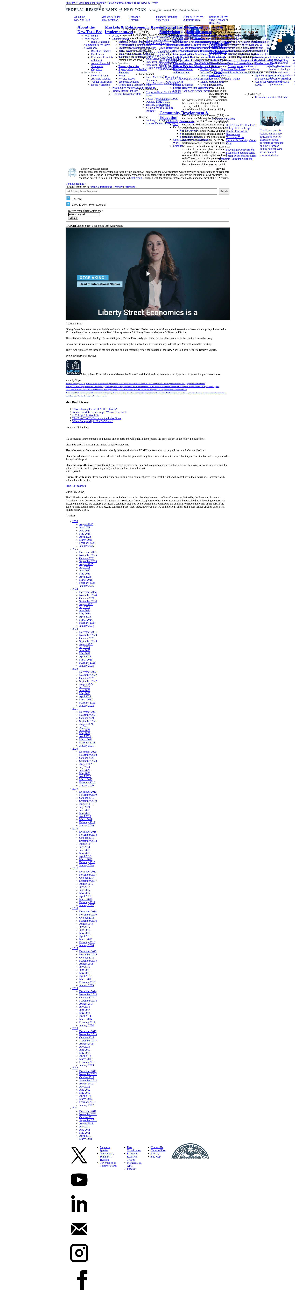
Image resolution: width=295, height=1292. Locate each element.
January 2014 (86, 1025)
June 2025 (84, 570)
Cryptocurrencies (174, 384)
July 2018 (84, 847)
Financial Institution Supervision (166, 18)
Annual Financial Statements (100, 65)
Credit (160, 384)
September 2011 (88, 1120)
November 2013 (88, 1034)
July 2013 (84, 1046)
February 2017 (87, 902)
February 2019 (87, 822)
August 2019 (86, 804)
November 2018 (88, 834)
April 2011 (85, 1135)
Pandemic (152, 393)
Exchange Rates (104, 387)
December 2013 (87, 1031)
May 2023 (84, 653)
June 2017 (84, 890)
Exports (123, 387)
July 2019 (84, 807)
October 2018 (86, 837)
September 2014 (88, 1000)
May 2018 (84, 853)
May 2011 (84, 1132)
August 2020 (86, 764)
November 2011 (88, 1114)
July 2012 (84, 1086)
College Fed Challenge (238, 128)
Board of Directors (101, 50)
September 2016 (88, 920)
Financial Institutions (100, 186)
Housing (106, 390)
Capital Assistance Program (215, 75)
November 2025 (88, 555)
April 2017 (85, 896)
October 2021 (86, 717)
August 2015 (86, 963)
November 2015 (88, 954)
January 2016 (86, 945)
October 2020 (86, 757)
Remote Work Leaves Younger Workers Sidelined (99, 412)
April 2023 (85, 656)
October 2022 (86, 678)
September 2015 (88, 960)
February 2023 (87, 662)
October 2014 (86, 997)
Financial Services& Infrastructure (193, 18)
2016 (75, 908)
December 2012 (87, 1071)
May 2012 (84, 1092)
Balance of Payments (94, 384)
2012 (75, 1068)
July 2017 (84, 886)
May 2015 (84, 972)
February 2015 (87, 982)
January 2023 (86, 665)
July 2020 (84, 767)
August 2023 (86, 644)
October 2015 (86, 957)
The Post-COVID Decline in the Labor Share (96, 418)
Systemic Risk (75, 396)
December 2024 (87, 592)
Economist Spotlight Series (240, 152)
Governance (90, 47)
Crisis (165, 384)
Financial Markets (190, 387)
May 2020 (84, 773)
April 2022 (85, 696)
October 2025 (86, 558)
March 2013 (85, 1058)
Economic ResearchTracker (132, 1156)
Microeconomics (97, 393)
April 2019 (85, 816)
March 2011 (85, 1138)
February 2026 (87, 542)
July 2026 (84, 527)
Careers (129, 2)
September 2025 (88, 561)
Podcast (131, 1168)
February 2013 (87, 1062)
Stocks (206, 393)
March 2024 (85, 619)
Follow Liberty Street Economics (88, 204)
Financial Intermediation (173, 387)
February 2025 (87, 582)
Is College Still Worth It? (85, 415)
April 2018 (85, 856)
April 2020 (85, 776)
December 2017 (87, 871)
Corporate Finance (135, 384)
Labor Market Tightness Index (162, 83)
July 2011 (84, 1126)
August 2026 (86, 524)
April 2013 (85, 1055)
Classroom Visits (235, 137)
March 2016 (85, 939)
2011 (75, 1108)
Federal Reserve (132, 387)
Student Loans (214, 393)
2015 (75, 948)
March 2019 (85, 819)
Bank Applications (176, 57)
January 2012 (86, 1105)
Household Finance (95, 390)
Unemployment (99, 396)
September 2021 (88, 721)
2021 (75, 708)
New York (131, 393)
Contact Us (157, 1147)
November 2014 (88, 994)
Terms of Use (158, 1150)
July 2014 (84, 1006)
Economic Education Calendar (235, 158)
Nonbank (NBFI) (141, 393)
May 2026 (84, 533)
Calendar (178, 145)
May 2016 (84, 933)
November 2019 (88, 794)
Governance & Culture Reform (108, 1164)
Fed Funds (143, 387)
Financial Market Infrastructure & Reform (207, 65)
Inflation (125, 390)
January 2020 (86, 785)
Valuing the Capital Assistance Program (219, 49)
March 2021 (85, 739)
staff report (136, 177)
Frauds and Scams (183, 69)
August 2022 (86, 684)
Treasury (118, 186)
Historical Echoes (81, 390)
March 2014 (85, 1019)
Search (224, 191)
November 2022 (88, 674)
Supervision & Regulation (180, 35)
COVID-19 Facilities (150, 384)
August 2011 (86, 1123)
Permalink (129, 186)
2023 (75, 628)
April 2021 (85, 736)
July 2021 (84, 727)
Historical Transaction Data (126, 94)
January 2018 (86, 865)
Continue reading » (76, 183)
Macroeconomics (84, 393)
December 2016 (87, 911)
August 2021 (86, 724)
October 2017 (86, 877)
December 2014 (87, 991)
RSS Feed (76, 198)
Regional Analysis (184, 393)
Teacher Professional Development (237, 133)
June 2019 (84, 810)
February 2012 (87, 1102)
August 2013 (86, 1043)
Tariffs (83, 396)
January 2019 (86, 825)
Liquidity (74, 393)
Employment (84, 387)
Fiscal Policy (202, 387)
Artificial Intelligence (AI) (76, 384)
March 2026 (85, 539)
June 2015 (84, 969)
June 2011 (84, 1129)
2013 (75, 1028)
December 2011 (87, 1111)
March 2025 (85, 579)
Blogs (137, 2)
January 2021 (86, 745)
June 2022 (84, 690)
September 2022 (88, 681)
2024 (75, 588)
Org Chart (96, 69)
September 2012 (88, 1080)
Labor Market (169, 390)
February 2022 (87, 702)
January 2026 (86, 545)
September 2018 (88, 840)
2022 (75, 668)
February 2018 (87, 862)
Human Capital (116, 390)
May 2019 (84, 813)
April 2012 (85, 1095)
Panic (158, 393)
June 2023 (84, 650)
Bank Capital (108, 384)
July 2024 (84, 607)
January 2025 (86, 585)
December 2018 (87, 831)
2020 (75, 748)
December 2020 (87, 751)
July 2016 (84, 926)
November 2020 (88, 754)
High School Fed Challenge (241, 125)
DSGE (194, 384)
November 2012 (88, 1074)
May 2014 (84, 1012)
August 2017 (86, 883)
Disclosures (97, 54)
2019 (75, 788)
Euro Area (94, 387)
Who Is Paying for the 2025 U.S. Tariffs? (94, 409)
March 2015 (85, 979)
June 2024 (84, 610)
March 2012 (85, 1098)
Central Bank (122, 384)
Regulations (179, 41)
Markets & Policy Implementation (110, 18)
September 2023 (88, 641)
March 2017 (85, 899)
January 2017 (86, 905)
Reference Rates (120, 38)
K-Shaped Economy (156, 390)
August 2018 (86, 843)
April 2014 (85, 1015)
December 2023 (87, 631)
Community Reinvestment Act (182, 65)
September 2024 (88, 601)
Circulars (178, 38)
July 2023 (84, 647)
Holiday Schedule (100, 84)
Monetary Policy (111, 393)
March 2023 (85, 659)
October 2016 (86, 917)
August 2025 (86, 564)
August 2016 (86, 923)
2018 (75, 828)
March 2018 (85, 859)
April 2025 (85, 576)
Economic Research (134, 18)
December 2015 (87, 951)
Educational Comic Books (240, 149)
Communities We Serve (97, 44)
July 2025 (84, 567)
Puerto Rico (164, 393)
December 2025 (87, 552)
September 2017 (88, 880)
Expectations (115, 387)
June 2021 (84, 730)
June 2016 (84, 929)
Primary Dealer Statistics (125, 90)
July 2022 (84, 687)
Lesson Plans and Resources (241, 155)
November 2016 (88, 914)
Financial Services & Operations (205, 37)
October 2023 (86, 638)
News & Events (149, 2)
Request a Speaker (105, 1149)
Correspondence (182, 54)
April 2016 (85, 936)
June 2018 (84, 850)
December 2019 (87, 791)
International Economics (138, 390)
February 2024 (87, 622)
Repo (201, 393)
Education (75, 387)
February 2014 (87, 1022)
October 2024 (86, 598)
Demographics (186, 384)
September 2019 (88, 800)
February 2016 (87, 942)
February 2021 (87, 742)
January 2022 (86, 705)
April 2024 (85, 616)
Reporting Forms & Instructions (176, 46)
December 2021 (87, 711)
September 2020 (88, 760)
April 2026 (85, 536)
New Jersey (122, 393)
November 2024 (88, 595)
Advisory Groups (100, 78)
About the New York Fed (82, 18)
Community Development (180, 121)
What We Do (91, 35)
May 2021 (84, 733)
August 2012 (86, 1083)
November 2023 (88, 635)
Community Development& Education (163, 102)
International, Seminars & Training (107, 1156)
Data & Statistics (115, 2)
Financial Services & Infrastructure (205, 29)
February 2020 (87, 782)
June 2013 (84, 1049)
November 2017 (88, 874)
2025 (75, 549)
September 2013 (88, 1040)
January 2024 (86, 625)
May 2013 (84, 1052)
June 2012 (84, 1089)
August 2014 (86, 1003)
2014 (75, 988)
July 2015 (84, 966)
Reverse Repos (126, 78)
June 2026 (84, 530)
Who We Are (91, 38)
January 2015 (86, 985)
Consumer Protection (177, 60)
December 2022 (87, 671)
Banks (115, 384)
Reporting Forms (182, 50)
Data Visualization (134, 1149)
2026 (75, 521)
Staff (175, 124)
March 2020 (85, 779)
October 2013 (86, 1037)
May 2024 (84, 613)
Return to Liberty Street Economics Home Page (218, 19)
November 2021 (88, 714)
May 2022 (84, 693)
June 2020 (84, 770)
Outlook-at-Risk (154, 101)
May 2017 (84, 893)
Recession (173, 393)
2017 (75, 868)
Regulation (195, 393)
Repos (121, 75)
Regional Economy (95, 2)
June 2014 (84, 1009)
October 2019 (86, 797)
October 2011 (86, 1117)
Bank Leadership (100, 41)
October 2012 (86, 1077)
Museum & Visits (75, 2)
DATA (115, 35)
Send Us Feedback (76, 485)
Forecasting (211, 387)
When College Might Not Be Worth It (92, 421)
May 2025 (84, 573)
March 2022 (85, 699)
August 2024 (86, 604)
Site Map (156, 1156)
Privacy (155, 1153)
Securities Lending (128, 81)
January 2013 (86, 1065)
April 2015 (85, 976)
